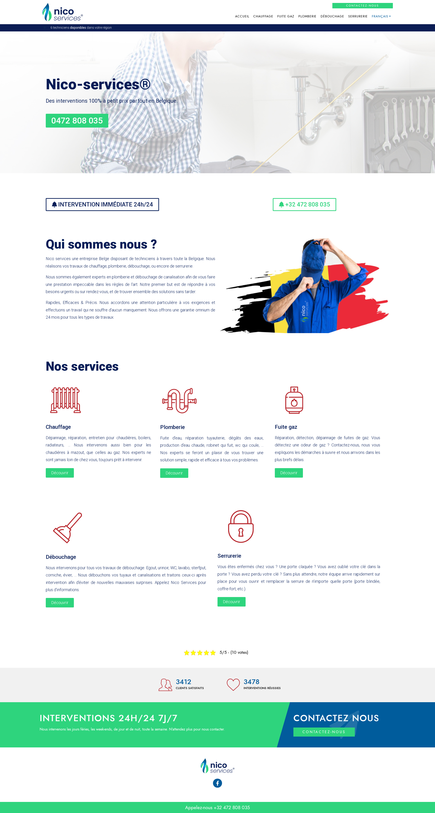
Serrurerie (358, 16)
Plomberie (307, 16)
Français (380, 16)
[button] (77, 121)
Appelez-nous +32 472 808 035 (217, 807)
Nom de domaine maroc (268, 588)
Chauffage (263, 16)
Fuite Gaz (285, 16)
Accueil (242, 16)
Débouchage (332, 16)
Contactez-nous (362, 5)
